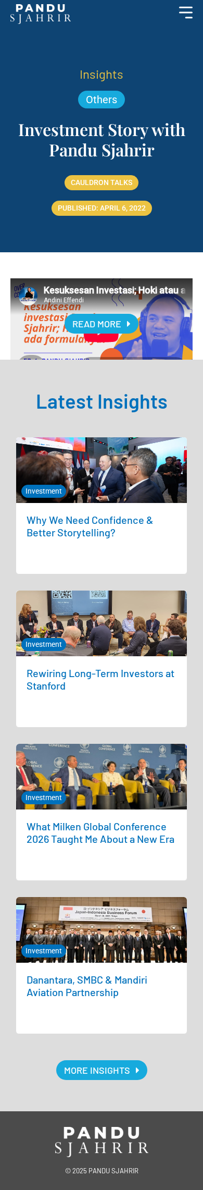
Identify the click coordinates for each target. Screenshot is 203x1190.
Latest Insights (102, 401)
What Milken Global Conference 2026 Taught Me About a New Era (100, 832)
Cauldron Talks (101, 182)
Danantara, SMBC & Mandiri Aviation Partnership (87, 985)
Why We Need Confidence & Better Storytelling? (90, 525)
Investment (44, 491)
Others (101, 99)
